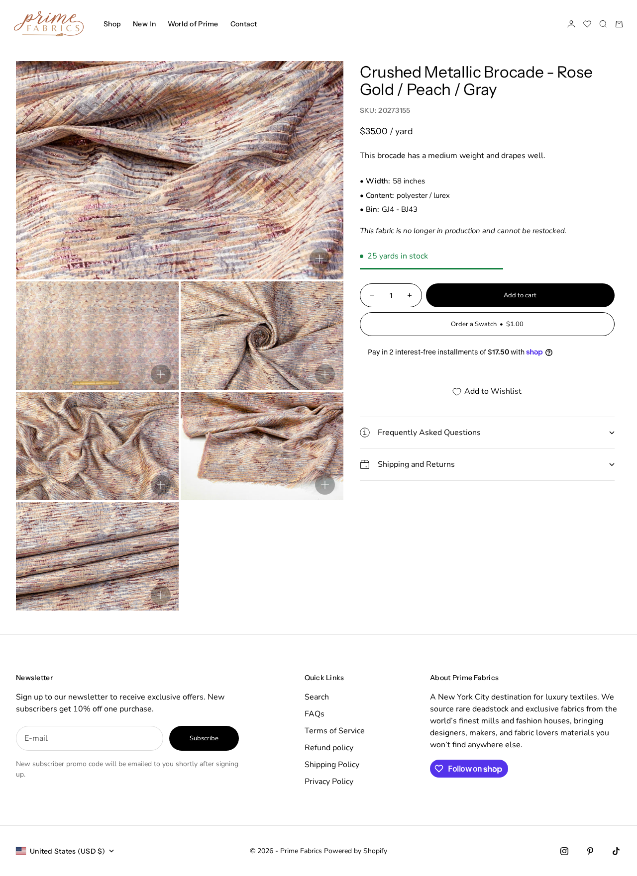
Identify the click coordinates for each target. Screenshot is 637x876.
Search (317, 697)
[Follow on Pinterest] (590, 851)
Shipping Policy (332, 764)
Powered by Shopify (355, 851)
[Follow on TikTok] (616, 851)
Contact (243, 23)
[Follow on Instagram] (564, 851)
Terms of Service (335, 730)
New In (144, 23)
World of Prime (193, 23)
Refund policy (329, 747)
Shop (112, 23)
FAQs (314, 713)
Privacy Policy (329, 781)
